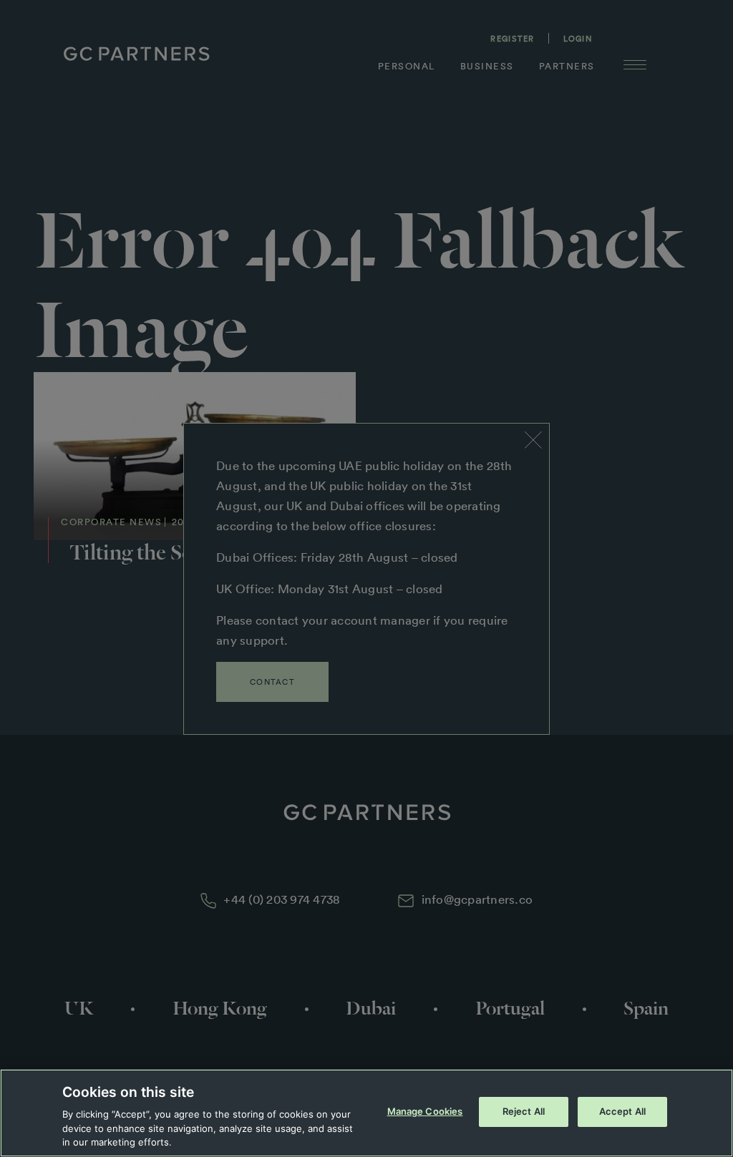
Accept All (622, 1111)
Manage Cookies (425, 1111)
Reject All (524, 1111)
